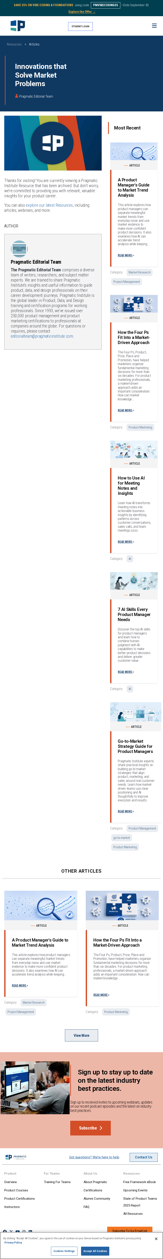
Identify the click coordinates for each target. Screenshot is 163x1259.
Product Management (142, 828)
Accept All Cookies (95, 1251)
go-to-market (121, 838)
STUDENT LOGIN (80, 26)
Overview (10, 1182)
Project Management (126, 282)
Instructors (12, 1207)
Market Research (139, 272)
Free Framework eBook (139, 1182)
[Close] (156, 1238)
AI (130, 559)
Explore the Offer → (82, 12)
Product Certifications (19, 1199)
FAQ (86, 1207)
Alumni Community (97, 1199)
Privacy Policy (13, 1242)
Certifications (93, 1190)
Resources (14, 44)
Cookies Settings (64, 1251)
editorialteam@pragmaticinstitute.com (42, 336)
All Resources (133, 1214)
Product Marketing (140, 427)
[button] (154, 26)
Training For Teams (57, 1182)
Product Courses (16, 1190)
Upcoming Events (135, 1190)
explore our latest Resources (49, 205)
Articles (34, 44)
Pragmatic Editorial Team (36, 96)
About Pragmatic (95, 1182)
